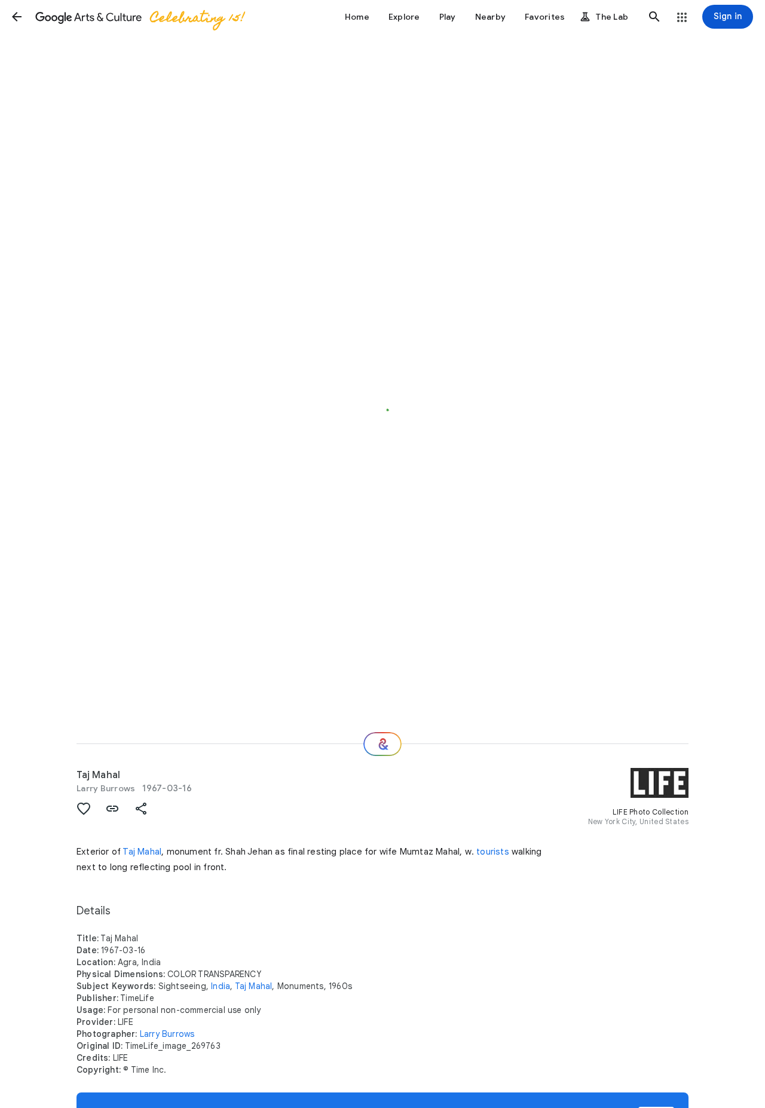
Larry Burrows (105, 788)
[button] (16, 16)
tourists (492, 851)
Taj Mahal (142, 851)
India (220, 986)
